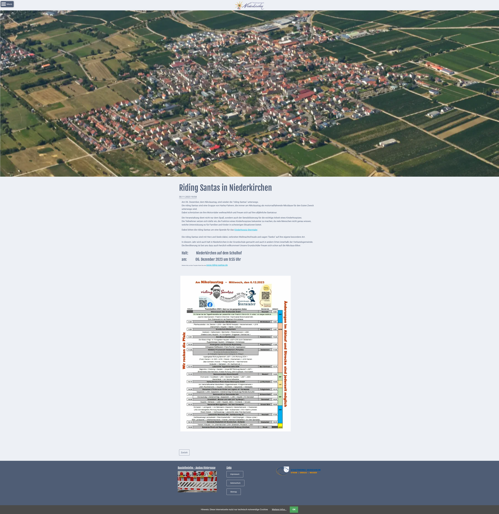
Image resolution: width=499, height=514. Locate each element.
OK (294, 509)
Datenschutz (235, 483)
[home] (249, 5)
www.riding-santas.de (217, 265)
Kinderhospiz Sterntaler (245, 229)
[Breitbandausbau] (197, 481)
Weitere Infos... (279, 509)
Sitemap (233, 492)
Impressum (234, 474)
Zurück (184, 452)
